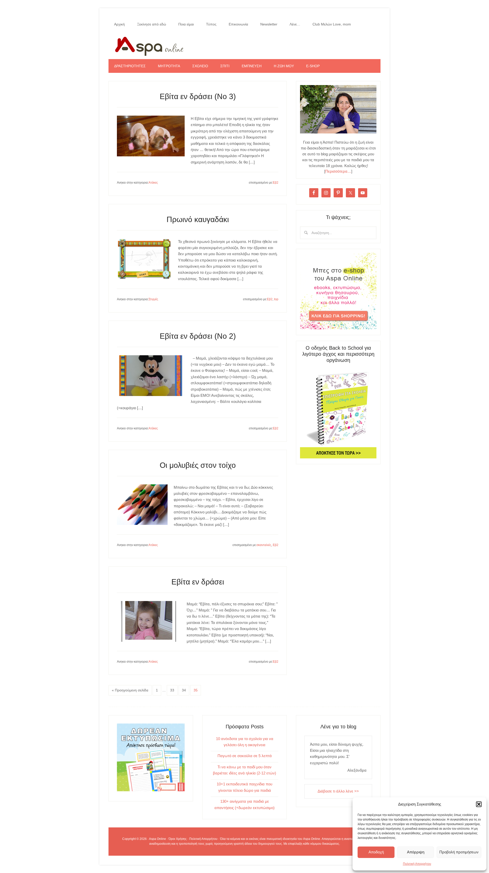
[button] (478, 804)
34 (184, 690)
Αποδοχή (376, 852)
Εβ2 (275, 182)
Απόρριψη (415, 852)
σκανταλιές (263, 545)
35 (196, 690)
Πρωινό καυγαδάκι (198, 219)
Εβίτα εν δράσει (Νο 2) (198, 336)
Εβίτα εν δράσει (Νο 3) (198, 96)
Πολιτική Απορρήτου (417, 864)
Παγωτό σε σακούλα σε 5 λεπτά (245, 756)
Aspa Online (244, 45)
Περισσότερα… (338, 171)
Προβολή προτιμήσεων (459, 852)
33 (172, 690)
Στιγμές (153, 299)
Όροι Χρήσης (178, 839)
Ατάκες (153, 182)
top (276, 299)
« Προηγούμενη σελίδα (130, 690)
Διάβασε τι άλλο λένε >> (338, 791)
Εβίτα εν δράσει (197, 582)
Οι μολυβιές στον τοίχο (198, 465)
